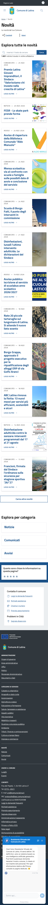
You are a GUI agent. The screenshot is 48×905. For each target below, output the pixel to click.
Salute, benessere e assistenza (13, 709)
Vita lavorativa (7, 716)
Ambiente (5, 727)
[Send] (42, 895)
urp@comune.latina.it (15, 792)
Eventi (4, 775)
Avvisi (3, 759)
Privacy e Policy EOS (9, 825)
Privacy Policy (24, 902)
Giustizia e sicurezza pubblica (12, 724)
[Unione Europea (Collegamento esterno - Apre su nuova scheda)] (24, 637)
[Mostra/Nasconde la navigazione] (4, 10)
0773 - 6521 (9, 789)
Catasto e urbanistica (9, 690)
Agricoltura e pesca (9, 701)
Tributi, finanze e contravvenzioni (14, 731)
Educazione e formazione (11, 705)
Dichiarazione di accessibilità (12, 832)
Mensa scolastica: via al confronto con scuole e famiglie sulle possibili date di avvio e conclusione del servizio (16, 176)
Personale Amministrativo (11, 674)
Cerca (41, 52)
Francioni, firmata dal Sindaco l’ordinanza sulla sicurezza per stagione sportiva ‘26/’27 (14, 474)
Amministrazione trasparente (13, 817)
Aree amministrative (9, 663)
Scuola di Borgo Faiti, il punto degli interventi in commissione (15, 213)
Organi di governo (8, 659)
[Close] (42, 840)
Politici (4, 670)
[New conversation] (38, 840)
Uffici (3, 666)
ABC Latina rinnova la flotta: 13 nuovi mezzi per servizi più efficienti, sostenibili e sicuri (16, 401)
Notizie (4, 751)
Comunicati (5, 755)
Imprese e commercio (9, 739)
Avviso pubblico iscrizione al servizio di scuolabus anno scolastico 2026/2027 (16, 285)
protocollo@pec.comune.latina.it (17, 796)
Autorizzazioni (7, 698)
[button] (8, 3)
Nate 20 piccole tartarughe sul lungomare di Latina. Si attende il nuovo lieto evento (16, 322)
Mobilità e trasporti (9, 720)
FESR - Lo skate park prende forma (16, 112)
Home (3, 19)
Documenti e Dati (8, 677)
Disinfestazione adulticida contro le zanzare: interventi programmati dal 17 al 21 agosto (15, 436)
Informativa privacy (9, 821)
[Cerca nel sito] (42, 10)
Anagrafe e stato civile (10, 694)
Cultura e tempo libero (10, 735)
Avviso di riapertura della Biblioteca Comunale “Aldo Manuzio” (15, 140)
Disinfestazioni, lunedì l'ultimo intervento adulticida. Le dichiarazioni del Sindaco (13, 249)
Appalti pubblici (7, 713)
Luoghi (4, 772)
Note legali (5, 829)
